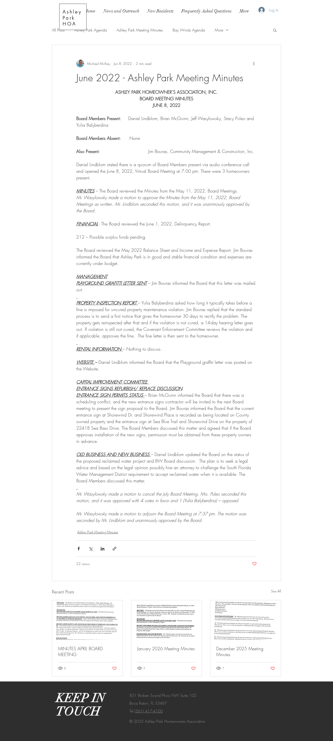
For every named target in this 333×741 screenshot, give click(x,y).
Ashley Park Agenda (90, 30)
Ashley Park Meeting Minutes (140, 30)
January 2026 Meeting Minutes (166, 648)
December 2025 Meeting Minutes (239, 651)
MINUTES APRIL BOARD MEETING (80, 651)
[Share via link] (114, 548)
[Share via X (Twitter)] (90, 548)
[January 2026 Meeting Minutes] (166, 620)
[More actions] (254, 63)
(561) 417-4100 (149, 711)
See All (276, 591)
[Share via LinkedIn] (102, 548)
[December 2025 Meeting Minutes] (245, 620)
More (219, 30)
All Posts (58, 30)
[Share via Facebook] (78, 548)
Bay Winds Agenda (189, 30)
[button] (275, 30)
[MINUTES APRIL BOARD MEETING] (87, 620)
